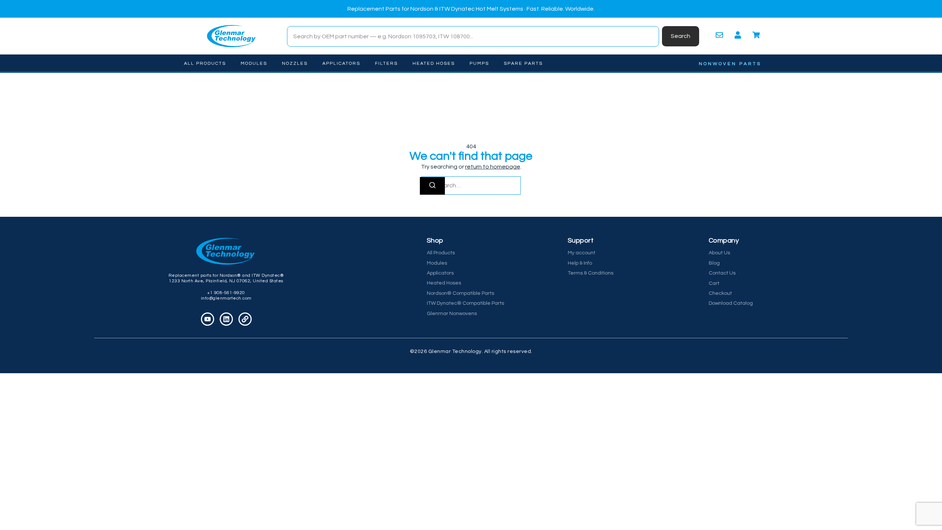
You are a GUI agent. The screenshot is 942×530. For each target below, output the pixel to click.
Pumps (479, 63)
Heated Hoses (433, 63)
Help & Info (580, 263)
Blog (714, 263)
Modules (254, 63)
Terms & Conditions (590, 273)
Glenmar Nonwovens (452, 313)
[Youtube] (207, 319)
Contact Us (722, 273)
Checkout (720, 293)
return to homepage (492, 167)
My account (581, 252)
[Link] (245, 319)
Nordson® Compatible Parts (460, 293)
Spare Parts (523, 63)
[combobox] (473, 36)
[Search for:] (471, 185)
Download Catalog (731, 303)
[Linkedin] (226, 319)
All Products (205, 63)
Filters (386, 63)
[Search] (432, 186)
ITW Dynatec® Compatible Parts (465, 303)
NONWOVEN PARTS (730, 63)
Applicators (341, 63)
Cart (714, 283)
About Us (719, 252)
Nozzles (295, 63)
